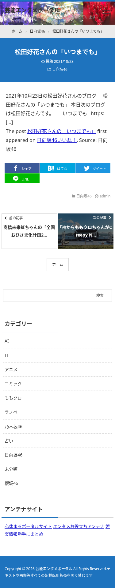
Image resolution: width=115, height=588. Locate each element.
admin (105, 196)
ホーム (57, 264)
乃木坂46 (13, 426)
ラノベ (11, 412)
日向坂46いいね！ (57, 140)
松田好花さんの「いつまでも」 (61, 131)
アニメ (11, 369)
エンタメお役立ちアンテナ (78, 526)
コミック (13, 384)
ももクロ (13, 398)
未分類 (11, 469)
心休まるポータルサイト (28, 526)
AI (7, 341)
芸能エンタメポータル (32, 10)
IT (7, 355)
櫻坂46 (11, 483)
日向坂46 (59, 69)
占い (9, 441)
